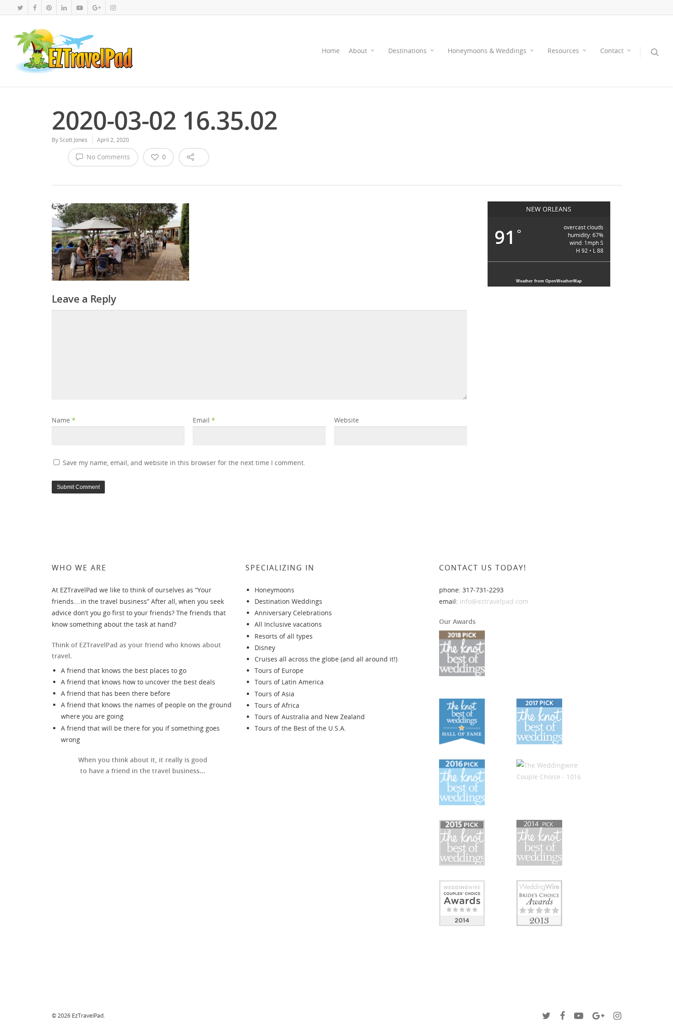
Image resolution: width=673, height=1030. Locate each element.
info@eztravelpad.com (494, 601)
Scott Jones (73, 140)
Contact (612, 50)
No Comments (107, 156)
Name (64, 420)
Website (346, 420)
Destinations (407, 50)
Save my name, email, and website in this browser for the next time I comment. (184, 462)
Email (204, 420)
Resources (563, 50)
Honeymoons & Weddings (487, 50)
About (358, 50)
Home (331, 50)
